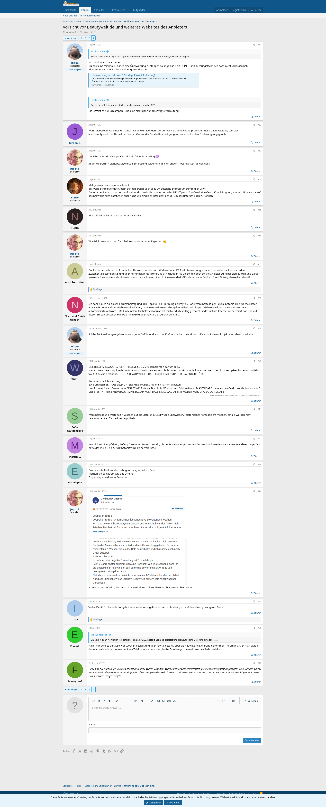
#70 (259, 361)
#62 (259, 124)
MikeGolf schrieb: (99, 634)
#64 (259, 179)
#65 (259, 209)
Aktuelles (99, 10)
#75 (259, 601)
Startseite (70, 10)
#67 (259, 264)
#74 (259, 491)
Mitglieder (139, 10)
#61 (259, 44)
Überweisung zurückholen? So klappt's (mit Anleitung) (123, 75)
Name (91, 724)
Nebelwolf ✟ (72, 32)
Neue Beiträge (70, 15)
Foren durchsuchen (90, 15)
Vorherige (72, 38)
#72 (259, 438)
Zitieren (257, 116)
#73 (259, 464)
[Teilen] (254, 45)
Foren (85, 10)
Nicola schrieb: (98, 51)
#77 (259, 663)
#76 (259, 628)
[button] (107, 10)
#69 (259, 328)
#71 (259, 409)
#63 (259, 150)
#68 (259, 298)
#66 (259, 235)
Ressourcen (118, 10)
